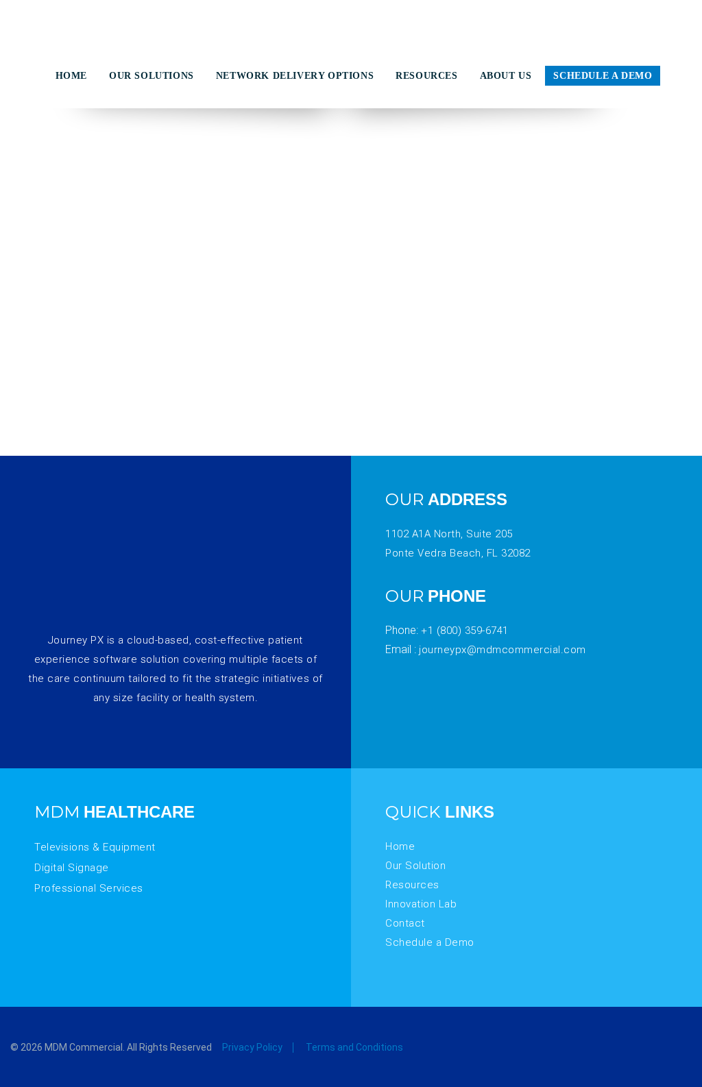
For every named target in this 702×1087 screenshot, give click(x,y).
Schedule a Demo (602, 76)
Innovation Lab (421, 904)
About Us (506, 76)
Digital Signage (71, 868)
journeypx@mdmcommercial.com (502, 650)
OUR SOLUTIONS (151, 76)
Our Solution (415, 865)
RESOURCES (426, 76)
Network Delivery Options (295, 76)
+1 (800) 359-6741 (465, 630)
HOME (71, 76)
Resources (412, 885)
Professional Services (88, 888)
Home (400, 846)
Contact (405, 923)
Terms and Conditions (354, 1047)
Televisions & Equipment (95, 847)
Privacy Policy (252, 1047)
